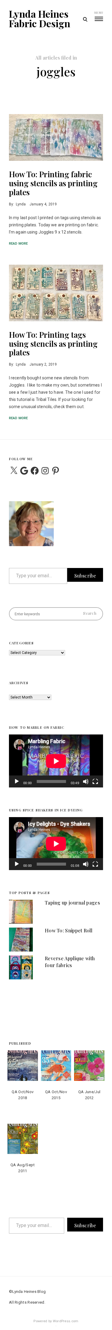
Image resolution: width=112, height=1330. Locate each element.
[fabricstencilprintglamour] (56, 137)
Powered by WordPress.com (55, 1321)
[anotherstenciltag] (56, 293)
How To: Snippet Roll (68, 930)
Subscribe (85, 575)
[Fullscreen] (95, 785)
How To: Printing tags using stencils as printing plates (53, 343)
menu (98, 12)
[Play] (17, 785)
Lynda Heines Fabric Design (39, 18)
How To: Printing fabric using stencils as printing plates (53, 183)
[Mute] (86, 785)
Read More (18, 244)
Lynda (21, 204)
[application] (56, 760)
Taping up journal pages (72, 902)
